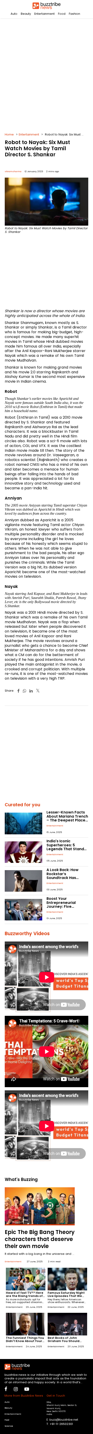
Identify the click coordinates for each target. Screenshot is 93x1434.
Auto (14, 14)
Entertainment (44, 14)
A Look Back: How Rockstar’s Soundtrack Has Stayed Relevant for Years (65, 877)
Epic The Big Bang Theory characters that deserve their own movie (40, 1239)
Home (9, 134)
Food (61, 14)
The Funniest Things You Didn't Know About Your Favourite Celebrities (25, 1341)
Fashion (74, 14)
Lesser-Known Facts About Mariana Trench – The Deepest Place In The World (67, 818)
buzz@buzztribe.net (63, 1420)
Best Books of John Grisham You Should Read (63, 1341)
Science (9, 1425)
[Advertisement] (46, 74)
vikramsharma (13, 171)
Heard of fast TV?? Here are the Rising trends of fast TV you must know (24, 1296)
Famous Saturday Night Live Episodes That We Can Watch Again (66, 1296)
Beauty (26, 14)
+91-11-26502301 (61, 1424)
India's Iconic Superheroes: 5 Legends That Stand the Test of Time (65, 847)
